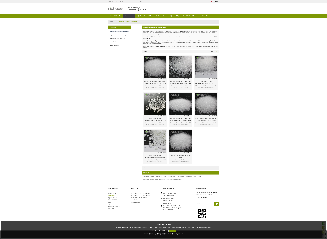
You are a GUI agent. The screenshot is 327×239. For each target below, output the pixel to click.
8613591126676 (167, 203)
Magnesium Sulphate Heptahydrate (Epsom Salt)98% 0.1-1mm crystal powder (206, 119)
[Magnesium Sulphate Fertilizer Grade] (180, 141)
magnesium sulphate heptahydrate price (154, 179)
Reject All (154, 231)
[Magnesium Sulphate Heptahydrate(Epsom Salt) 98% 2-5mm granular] (155, 141)
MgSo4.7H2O (180, 176)
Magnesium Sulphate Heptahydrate (165, 176)
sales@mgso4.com (168, 198)
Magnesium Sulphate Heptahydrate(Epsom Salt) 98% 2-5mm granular (155, 157)
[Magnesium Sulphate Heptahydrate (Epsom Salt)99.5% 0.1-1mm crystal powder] (155, 67)
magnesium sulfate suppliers (193, 176)
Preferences (168, 234)
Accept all (172, 231)
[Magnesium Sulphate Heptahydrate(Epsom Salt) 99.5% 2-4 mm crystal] (206, 67)
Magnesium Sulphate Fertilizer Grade (180, 156)
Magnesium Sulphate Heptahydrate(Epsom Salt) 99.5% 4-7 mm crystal (155, 119)
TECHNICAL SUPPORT (190, 16)
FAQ (177, 16)
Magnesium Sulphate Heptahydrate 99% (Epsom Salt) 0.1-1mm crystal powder (180, 119)
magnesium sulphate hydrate (174, 179)
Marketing (175, 234)
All (115, 21)
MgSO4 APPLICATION (144, 16)
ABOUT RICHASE (115, 16)
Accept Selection (163, 231)
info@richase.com (168, 200)
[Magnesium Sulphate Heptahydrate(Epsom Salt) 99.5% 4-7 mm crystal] (155, 104)
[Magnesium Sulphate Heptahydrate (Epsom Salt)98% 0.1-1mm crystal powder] (206, 104)
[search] (141, 1)
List (214, 51)
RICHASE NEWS (160, 16)
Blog (170, 16)
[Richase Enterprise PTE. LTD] (115, 8)
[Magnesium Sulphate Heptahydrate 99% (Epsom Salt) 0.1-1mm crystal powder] (180, 104)
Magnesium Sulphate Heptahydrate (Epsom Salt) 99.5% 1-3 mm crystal (180, 82)
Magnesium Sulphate (148, 176)
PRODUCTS (129, 16)
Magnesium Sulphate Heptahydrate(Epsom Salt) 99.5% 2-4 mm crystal (206, 82)
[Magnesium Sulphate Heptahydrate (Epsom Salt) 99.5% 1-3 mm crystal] (180, 67)
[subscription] (216, 204)
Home (111, 21)
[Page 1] (144, 168)
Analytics (160, 234)
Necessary (153, 234)
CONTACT (205, 16)
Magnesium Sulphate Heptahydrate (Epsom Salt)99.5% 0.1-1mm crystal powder (155, 82)
